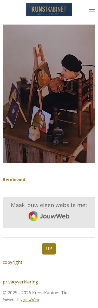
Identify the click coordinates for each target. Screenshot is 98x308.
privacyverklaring (20, 282)
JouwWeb (31, 299)
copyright (12, 262)
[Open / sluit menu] (92, 9)
